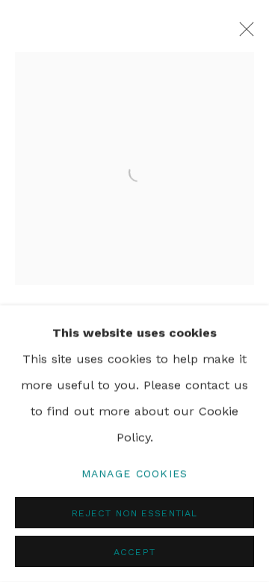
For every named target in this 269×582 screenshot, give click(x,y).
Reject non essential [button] (134, 513)
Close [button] (243, 33)
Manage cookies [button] (134, 473)
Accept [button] (134, 551)
